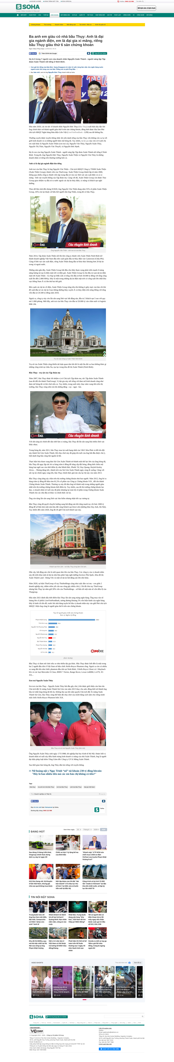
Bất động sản (65, 15)
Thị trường (47, 24)
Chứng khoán (35, 24)
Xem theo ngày (69, 829)
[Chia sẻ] (33, 53)
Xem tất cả (137, 963)
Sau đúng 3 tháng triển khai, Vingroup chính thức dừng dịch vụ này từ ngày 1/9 (40, 854)
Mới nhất (24, 15)
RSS (139, 1022)
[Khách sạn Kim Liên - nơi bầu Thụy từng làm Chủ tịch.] (68, 539)
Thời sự (45, 15)
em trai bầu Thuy (62, 787)
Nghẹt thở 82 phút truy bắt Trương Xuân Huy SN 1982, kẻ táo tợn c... (104, 989)
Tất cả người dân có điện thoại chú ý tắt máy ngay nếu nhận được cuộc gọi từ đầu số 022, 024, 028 (96, 919)
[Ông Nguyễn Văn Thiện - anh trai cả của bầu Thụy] (68, 222)
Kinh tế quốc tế (100, 24)
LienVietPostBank (75, 132)
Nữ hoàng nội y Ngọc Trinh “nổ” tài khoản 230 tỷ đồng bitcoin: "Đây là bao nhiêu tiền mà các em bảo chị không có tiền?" (67, 772)
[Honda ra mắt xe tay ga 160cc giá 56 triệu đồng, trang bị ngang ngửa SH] (97, 933)
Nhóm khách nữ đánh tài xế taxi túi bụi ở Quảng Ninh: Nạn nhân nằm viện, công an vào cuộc (58, 919)
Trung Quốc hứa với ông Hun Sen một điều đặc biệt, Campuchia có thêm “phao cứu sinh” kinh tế (38, 919)
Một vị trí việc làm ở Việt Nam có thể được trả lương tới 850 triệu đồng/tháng (57, 944)
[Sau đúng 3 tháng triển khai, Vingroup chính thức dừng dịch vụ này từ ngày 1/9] (41, 842)
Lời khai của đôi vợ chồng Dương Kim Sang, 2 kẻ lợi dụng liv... (62, 989)
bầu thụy (32, 787)
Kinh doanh (54, 15)
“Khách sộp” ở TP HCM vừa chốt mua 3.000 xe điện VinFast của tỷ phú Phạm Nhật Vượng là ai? (94, 855)
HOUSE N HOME (36, 1)
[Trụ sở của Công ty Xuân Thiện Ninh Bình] (68, 332)
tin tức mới (37, 807)
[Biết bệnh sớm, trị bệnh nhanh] (146, 8)
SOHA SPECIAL (67, 1)
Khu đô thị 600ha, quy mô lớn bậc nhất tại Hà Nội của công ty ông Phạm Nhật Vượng (38, 944)
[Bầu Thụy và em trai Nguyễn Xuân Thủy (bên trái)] (68, 724)
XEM (103, 829)
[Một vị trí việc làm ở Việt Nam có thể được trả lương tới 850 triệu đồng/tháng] (58, 933)
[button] (84, 999)
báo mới (37, 72)
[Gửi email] (88, 53)
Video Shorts (37, 963)
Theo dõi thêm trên (121, 963)
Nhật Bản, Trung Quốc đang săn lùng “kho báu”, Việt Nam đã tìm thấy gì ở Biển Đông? (77, 918)
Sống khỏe (127, 15)
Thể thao (90, 15)
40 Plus (74, 15)
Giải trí (109, 15)
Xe (133, 15)
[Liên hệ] (103, 801)
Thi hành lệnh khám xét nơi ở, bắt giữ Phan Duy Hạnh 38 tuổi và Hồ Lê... (41, 989)
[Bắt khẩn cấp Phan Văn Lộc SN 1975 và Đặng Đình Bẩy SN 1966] (83, 982)
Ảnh (134, 1022)
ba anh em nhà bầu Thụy (46, 787)
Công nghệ (140, 15)
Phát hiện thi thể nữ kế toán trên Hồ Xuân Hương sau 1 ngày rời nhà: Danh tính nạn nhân (78, 946)
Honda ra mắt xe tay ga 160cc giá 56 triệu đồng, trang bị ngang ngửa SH (97, 944)
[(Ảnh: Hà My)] (68, 633)
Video (129, 1022)
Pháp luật (117, 15)
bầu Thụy (83, 126)
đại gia (86, 141)
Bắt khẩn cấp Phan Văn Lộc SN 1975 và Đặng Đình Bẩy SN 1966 (83, 989)
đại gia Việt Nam (89, 787)
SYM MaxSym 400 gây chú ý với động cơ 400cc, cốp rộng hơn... (125, 989)
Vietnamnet (48, 807)
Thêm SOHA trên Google (49, 53)
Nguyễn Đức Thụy (55, 72)
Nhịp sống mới (100, 15)
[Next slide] (140, 983)
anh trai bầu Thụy (75, 787)
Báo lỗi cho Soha (100, 53)
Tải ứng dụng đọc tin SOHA (57, 1017)
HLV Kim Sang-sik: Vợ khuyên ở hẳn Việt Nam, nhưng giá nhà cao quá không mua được (41, 883)
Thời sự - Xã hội (46, 1022)
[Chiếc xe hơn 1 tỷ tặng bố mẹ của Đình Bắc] (68, 842)
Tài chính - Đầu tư (85, 24)
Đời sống (150, 15)
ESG (39, 15)
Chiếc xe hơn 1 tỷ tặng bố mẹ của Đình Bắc (67, 853)
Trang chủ (36, 1022)
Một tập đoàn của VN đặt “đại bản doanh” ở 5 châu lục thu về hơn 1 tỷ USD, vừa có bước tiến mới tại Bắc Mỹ (67, 884)
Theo (68, 794)
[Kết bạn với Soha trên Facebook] (96, 809)
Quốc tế (82, 15)
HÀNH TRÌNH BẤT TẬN (51, 1)
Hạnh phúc (32, 15)
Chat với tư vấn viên (111, 1049)
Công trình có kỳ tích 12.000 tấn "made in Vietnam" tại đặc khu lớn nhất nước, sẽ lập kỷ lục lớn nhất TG (94, 884)
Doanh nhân (59, 24)
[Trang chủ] (28, 8)
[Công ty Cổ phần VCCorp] (58, 1030)
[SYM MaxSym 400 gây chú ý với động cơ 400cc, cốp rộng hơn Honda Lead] (126, 982)
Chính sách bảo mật (105, 1044)
